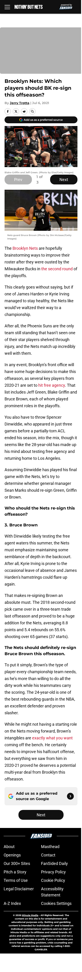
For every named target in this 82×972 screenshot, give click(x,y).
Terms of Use (16, 880)
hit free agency (51, 385)
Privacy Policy (53, 872)
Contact (48, 855)
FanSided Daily (54, 863)
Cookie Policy (53, 880)
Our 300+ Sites (17, 863)
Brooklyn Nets (25, 248)
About (9, 846)
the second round (57, 268)
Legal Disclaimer (19, 888)
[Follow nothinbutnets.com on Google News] (70, 796)
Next (63, 179)
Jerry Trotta (19, 103)
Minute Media (30, 915)
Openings (12, 855)
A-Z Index (12, 903)
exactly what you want (52, 738)
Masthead (50, 846)
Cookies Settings (56, 903)
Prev (18, 179)
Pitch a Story (15, 872)
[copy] (32, 111)
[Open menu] (7, 7)
